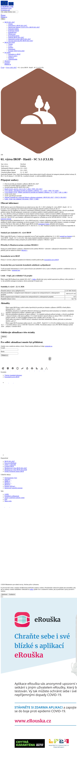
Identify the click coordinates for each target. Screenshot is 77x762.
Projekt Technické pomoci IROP (14, 471)
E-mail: (3, 348)
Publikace (11, 57)
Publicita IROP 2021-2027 (16, 37)
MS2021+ (8, 61)
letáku (34, 279)
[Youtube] (11, 382)
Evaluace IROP (9, 466)
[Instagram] (15, 382)
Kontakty (7, 62)
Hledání (3, 15)
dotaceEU (8, 479)
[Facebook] (7, 382)
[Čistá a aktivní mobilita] (46, 370)
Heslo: (3, 351)
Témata (10, 24)
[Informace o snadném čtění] (40, 455)
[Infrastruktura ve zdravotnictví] (32, 370)
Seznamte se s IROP (14, 54)
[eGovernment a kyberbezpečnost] (3, 370)
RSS (6, 499)
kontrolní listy (16, 270)
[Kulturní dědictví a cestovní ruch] (37, 370)
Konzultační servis (13, 35)
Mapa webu (8, 501)
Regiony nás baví (10, 486)
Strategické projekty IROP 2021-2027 (19, 39)
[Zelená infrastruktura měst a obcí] (12, 370)
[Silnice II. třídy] (17, 370)
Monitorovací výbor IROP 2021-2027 (16, 468)
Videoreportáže (12, 59)
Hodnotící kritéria (13, 29)
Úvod (2, 67)
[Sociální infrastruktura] (27, 370)
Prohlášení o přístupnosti (12, 496)
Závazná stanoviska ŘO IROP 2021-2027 (20, 41)
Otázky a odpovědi (10, 464)
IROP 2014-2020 (10, 42)
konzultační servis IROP (51, 260)
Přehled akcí (12, 34)
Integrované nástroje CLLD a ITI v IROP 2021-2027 (24, 27)
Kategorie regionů (13, 30)
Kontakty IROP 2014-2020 (16, 51)
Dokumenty (11, 49)
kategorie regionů (6, 219)
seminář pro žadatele (66, 236)
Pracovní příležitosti (10, 463)
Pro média (8, 52)
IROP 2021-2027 (10, 22)
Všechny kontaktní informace (13, 375)
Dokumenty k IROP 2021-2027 (17, 25)
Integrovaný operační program (13, 488)
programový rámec (43, 224)
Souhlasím (12, 594)
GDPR (7, 494)
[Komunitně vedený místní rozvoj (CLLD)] (41, 370)
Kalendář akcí (12, 32)
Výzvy (10, 46)
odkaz (31, 589)
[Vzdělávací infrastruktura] (22, 370)
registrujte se (48, 346)
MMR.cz (8, 481)
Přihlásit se (4, 17)
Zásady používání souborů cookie (15, 497)
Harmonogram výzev (11, 478)
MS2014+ (8, 484)
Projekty (10, 47)
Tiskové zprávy (12, 56)
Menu (3, 19)
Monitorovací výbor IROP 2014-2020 (16, 470)
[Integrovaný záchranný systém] (8, 370)
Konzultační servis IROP (12, 377)
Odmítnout (4, 594)
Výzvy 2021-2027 (11, 67)
